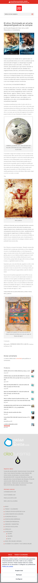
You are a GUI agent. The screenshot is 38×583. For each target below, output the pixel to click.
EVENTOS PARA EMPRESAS (12, 519)
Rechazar (19, 575)
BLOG (9, 538)
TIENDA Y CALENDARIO (11, 509)
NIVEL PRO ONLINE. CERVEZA (13, 541)
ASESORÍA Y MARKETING (12, 524)
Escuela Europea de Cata (13, 28)
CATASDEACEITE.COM (10, 491)
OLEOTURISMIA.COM (9, 495)
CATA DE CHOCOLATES (11, 526)
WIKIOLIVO (8, 529)
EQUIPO (10, 533)
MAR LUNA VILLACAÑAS (10, 501)
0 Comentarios (15, 30)
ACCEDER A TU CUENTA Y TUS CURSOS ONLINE (18, 543)
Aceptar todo (19, 570)
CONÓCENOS (8, 531)
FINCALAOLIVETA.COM (10, 498)
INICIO (6, 506)
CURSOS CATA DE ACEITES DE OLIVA (15, 511)
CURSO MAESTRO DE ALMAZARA (14, 514)
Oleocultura (7, 30)
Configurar (19, 579)
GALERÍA (10, 536)
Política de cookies (7, 566)
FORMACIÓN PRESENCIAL (12, 521)
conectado (19, 358)
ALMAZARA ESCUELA (11, 516)
